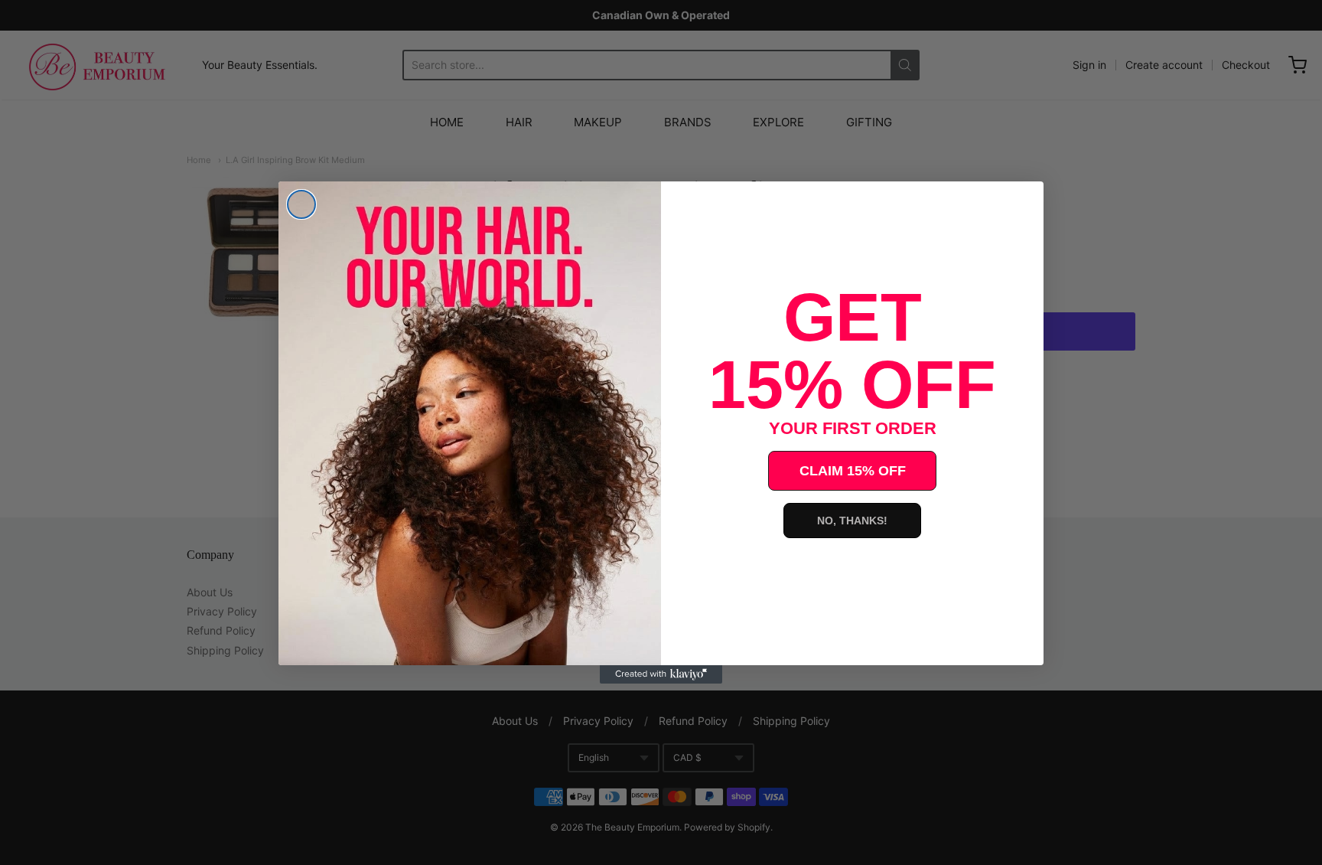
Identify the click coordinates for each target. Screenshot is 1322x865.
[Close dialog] (301, 204)
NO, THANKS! (852, 520)
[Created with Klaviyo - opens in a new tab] (661, 674)
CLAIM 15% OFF (852, 470)
